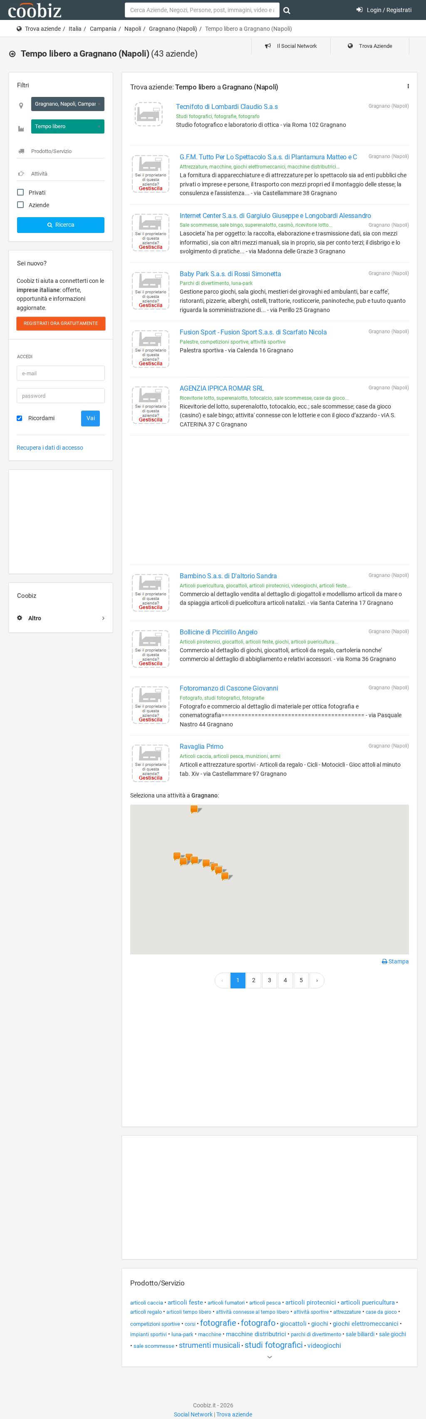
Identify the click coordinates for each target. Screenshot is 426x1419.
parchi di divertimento (316, 1334)
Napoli (132, 28)
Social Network (193, 1414)
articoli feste (185, 1302)
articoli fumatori (226, 1303)
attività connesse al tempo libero (252, 1312)
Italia (75, 28)
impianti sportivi (148, 1334)
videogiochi (324, 1346)
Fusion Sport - (253, 332)
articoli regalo (146, 1312)
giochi (319, 1323)
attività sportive (311, 1312)
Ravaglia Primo (201, 746)
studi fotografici (274, 1345)
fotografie (218, 1323)
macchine (209, 1334)
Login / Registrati (388, 10)
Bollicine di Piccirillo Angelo (219, 632)
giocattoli (293, 1323)
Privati (37, 192)
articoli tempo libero (188, 1312)
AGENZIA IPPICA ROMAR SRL (222, 388)
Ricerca (64, 224)
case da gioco (381, 1312)
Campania (103, 28)
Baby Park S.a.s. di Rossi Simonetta (230, 274)
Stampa (398, 961)
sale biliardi (360, 1334)
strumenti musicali (209, 1345)
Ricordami (41, 418)
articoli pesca (265, 1303)
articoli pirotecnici (310, 1302)
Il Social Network (296, 46)
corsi (190, 1324)
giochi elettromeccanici (366, 1323)
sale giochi (392, 1334)
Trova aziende (43, 28)
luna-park (182, 1334)
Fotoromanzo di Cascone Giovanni (229, 688)
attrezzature (347, 1312)
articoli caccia (146, 1303)
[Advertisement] (61, 522)
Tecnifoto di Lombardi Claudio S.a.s (227, 107)
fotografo (258, 1323)
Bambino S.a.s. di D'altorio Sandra (228, 576)
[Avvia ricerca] (287, 10)
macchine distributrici (256, 1334)
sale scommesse (154, 1346)
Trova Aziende (375, 46)
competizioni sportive (155, 1324)
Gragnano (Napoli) (173, 28)
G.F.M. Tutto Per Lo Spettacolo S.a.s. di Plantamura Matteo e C (268, 157)
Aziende (39, 205)
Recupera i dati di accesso (50, 447)
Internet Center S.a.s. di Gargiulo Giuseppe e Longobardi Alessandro (275, 216)
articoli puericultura (368, 1302)
